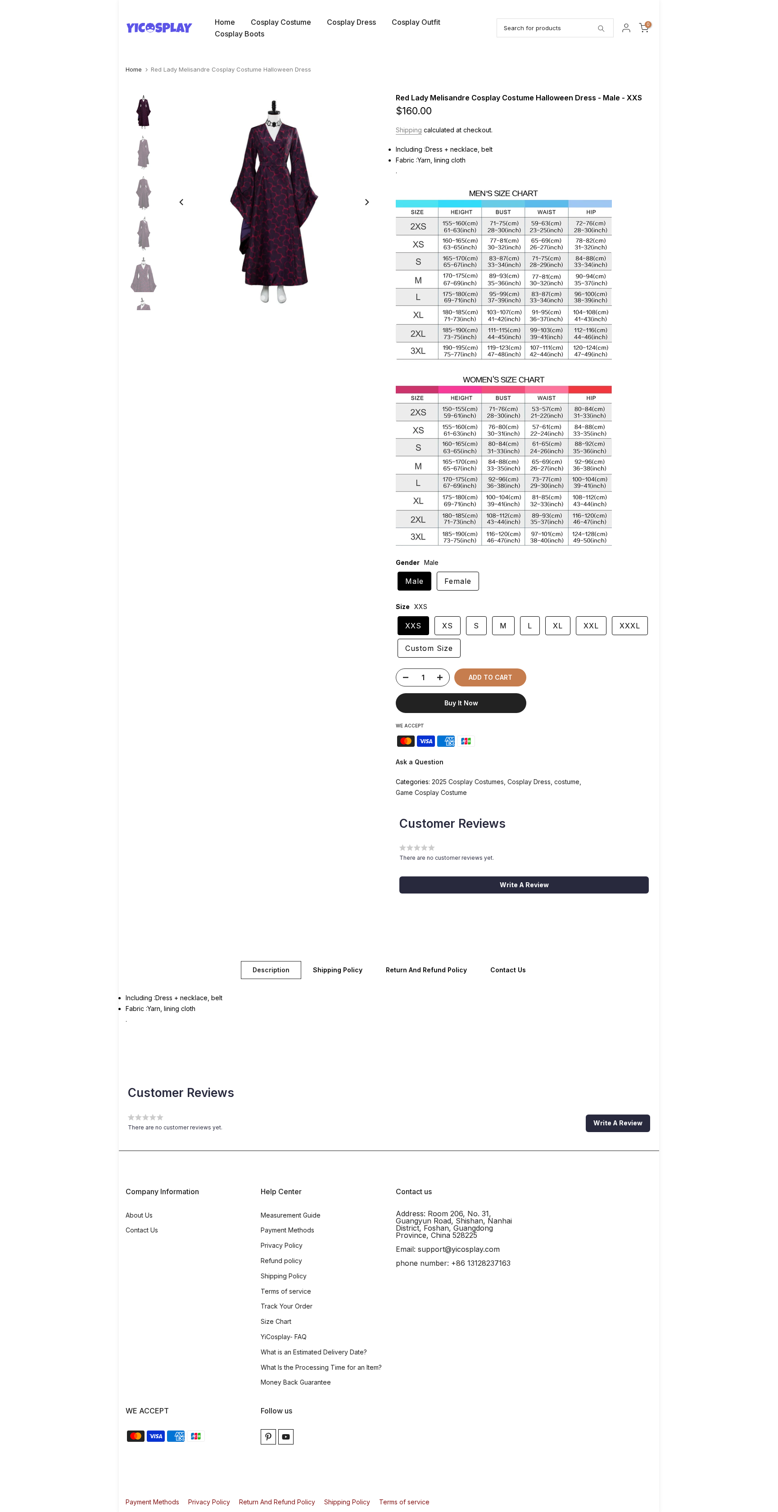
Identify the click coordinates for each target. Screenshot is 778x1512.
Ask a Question (419, 762)
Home (225, 22)
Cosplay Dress (351, 22)
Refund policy (281, 1260)
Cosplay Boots (239, 33)
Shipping (409, 130)
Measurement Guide (291, 1215)
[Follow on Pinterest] (268, 1436)
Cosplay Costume (281, 22)
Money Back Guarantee (296, 1382)
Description (271, 970)
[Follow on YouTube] (286, 1436)
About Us (139, 1215)
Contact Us (508, 970)
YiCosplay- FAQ (284, 1336)
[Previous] (182, 202)
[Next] (366, 202)
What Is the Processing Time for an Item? (321, 1367)
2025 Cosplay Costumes (468, 781)
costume (566, 781)
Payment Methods (287, 1230)
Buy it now (461, 703)
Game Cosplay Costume (431, 792)
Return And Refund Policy (426, 970)
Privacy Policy (282, 1245)
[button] (524, 885)
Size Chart (276, 1321)
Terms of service (286, 1291)
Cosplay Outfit (416, 22)
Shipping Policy (337, 970)
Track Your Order (286, 1306)
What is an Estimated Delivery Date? (314, 1352)
